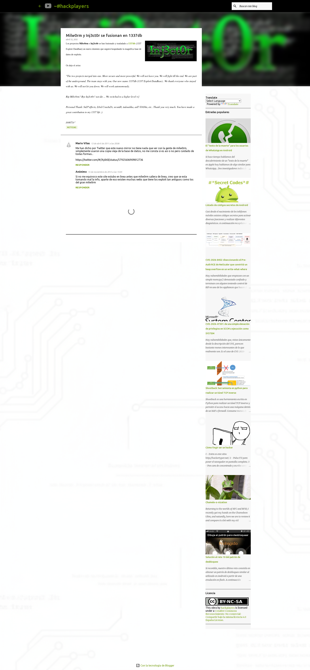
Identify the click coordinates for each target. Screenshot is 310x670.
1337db (131, 43)
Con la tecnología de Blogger (157, 665)
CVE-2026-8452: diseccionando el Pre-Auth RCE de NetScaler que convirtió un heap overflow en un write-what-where (226, 265)
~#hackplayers (71, 6)
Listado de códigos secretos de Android (227, 205)
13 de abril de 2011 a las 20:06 (105, 143)
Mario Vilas (83, 143)
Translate (232, 104)
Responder (82, 165)
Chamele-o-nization (216, 502)
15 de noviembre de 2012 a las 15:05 (105, 172)
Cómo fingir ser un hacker (219, 447)
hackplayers (228, 607)
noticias (71, 127)
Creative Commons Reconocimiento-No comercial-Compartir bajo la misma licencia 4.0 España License (226, 615)
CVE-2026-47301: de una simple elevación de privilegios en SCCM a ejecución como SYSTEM (227, 329)
